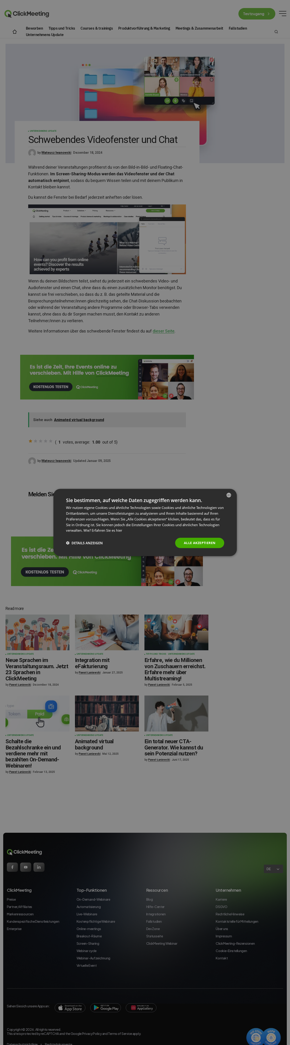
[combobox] (228, 495)
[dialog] (145, 522)
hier (119, 530)
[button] (84, 542)
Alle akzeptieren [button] (199, 543)
